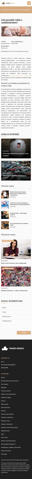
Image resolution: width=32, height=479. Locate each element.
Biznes (3, 377)
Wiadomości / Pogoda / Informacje (11, 447)
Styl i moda (4, 437)
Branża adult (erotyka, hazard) (9, 380)
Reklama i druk (5, 420)
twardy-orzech (5, 43)
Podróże (3, 410)
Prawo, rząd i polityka (7, 414)
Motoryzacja (4, 404)
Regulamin (4, 367)
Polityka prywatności (8, 364)
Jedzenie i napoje (6, 397)
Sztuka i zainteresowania (8, 440)
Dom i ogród (4, 384)
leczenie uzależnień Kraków (19, 75)
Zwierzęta (4, 454)
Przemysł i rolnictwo (7, 417)
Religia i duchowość (7, 424)
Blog (2, 361)
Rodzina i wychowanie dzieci (9, 427)
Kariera (3, 401)
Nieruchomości (5, 407)
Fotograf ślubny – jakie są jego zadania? (18, 214)
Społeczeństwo (5, 430)
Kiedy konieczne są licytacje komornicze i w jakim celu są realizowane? (18, 193)
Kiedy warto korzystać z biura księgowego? (14, 263)
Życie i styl (4, 48)
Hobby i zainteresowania (8, 394)
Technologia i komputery (8, 444)
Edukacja (3, 387)
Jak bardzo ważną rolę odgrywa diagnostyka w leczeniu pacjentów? (20, 203)
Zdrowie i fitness (6, 450)
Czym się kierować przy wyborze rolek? (19, 224)
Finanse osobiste (6, 390)
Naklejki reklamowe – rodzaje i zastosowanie (14, 290)
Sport (2, 434)
